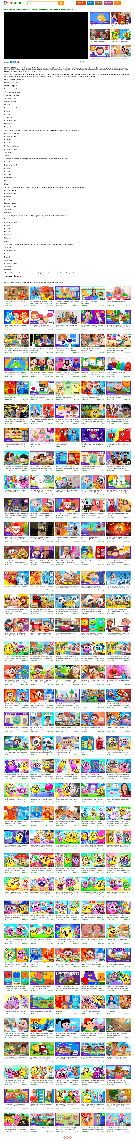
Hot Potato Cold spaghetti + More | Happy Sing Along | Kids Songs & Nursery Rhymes (67, 374)
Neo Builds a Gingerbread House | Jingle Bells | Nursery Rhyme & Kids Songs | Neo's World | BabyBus (16, 562)
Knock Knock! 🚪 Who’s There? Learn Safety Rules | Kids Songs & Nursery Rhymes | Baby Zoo (66, 917)
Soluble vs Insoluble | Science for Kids (92, 704)
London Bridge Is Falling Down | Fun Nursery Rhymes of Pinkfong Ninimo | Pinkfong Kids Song (117, 1129)
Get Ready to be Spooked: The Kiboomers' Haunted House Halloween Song (67, 988)
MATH (90, 3)
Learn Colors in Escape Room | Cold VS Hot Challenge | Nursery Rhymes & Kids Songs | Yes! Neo (67, 964)
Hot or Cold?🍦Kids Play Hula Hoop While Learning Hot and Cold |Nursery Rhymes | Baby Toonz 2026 (40, 1058)
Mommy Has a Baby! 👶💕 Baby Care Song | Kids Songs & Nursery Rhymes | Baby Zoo (92, 847)
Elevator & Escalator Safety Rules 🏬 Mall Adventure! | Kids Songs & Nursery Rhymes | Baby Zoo (16, 964)
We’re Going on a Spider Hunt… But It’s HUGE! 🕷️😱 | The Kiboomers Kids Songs (41, 562)
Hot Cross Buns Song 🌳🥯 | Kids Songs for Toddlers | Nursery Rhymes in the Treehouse (92, 941)
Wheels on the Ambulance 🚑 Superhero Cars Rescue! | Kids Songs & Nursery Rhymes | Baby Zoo (92, 917)
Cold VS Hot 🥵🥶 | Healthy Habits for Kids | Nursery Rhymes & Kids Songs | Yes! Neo (118, 705)
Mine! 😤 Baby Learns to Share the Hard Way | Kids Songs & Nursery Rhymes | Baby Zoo (67, 894)
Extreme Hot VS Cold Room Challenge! (16, 586)
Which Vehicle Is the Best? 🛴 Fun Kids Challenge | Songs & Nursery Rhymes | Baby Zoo (41, 799)
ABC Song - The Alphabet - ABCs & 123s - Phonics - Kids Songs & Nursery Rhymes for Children (118, 468)
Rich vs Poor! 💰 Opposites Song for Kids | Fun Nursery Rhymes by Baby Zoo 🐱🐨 (41, 776)
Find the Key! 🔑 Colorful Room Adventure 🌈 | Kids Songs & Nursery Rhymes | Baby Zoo (92, 776)
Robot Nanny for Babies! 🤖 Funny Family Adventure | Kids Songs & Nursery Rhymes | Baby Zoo (40, 894)
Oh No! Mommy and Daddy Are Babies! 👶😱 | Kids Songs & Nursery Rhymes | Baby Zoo (41, 847)
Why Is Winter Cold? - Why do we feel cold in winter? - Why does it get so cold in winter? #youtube (118, 587)
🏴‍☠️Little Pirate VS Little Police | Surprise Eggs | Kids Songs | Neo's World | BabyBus (67, 729)
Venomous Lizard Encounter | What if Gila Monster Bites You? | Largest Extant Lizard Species (92, 421)
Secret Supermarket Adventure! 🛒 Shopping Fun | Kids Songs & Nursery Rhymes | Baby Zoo (117, 917)
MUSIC (98, 3)
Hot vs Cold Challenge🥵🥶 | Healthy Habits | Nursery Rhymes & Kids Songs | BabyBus (41, 752)
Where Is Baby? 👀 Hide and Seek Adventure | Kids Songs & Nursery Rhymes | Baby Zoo (65, 870)
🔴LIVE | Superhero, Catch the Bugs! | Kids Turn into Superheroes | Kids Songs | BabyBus (16, 682)
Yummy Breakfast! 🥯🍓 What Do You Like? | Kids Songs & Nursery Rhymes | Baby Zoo (41, 1082)
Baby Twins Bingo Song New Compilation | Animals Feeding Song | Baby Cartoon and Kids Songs (41, 374)
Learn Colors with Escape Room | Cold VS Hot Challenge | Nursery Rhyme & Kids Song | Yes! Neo (92, 964)
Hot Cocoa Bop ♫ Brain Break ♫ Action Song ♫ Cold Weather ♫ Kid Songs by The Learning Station (118, 421)
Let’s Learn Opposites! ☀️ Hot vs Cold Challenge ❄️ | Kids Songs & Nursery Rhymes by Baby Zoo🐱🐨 (66, 776)
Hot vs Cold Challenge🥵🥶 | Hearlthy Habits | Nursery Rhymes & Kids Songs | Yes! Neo (92, 729)
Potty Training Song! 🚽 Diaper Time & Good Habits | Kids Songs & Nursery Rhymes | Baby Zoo (15, 1082)
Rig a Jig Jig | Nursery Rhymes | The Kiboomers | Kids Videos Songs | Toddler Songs (67, 705)
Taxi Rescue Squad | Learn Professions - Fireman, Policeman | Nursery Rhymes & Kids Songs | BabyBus (118, 658)
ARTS (117, 3)
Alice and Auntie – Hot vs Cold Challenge (41, 821)
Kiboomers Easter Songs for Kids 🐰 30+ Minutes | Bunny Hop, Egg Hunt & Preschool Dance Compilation (92, 374)
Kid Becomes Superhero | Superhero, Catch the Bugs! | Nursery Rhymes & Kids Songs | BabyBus (40, 682)
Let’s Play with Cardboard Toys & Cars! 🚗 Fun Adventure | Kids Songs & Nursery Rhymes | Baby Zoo (92, 1011)
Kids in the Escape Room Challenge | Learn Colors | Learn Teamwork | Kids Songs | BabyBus (91, 611)
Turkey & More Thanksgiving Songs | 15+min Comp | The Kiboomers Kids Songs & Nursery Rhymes (15, 1106)
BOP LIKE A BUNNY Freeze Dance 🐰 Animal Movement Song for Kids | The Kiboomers (117, 491)
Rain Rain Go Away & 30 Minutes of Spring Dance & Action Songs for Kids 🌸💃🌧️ (118, 327)
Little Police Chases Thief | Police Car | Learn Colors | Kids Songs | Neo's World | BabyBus (118, 729)
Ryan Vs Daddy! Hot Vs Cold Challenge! (41, 586)
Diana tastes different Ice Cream (116, 301)
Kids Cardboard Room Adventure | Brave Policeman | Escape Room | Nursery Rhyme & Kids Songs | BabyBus (93, 682)
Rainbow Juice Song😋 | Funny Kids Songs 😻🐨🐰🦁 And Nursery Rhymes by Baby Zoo (16, 491)
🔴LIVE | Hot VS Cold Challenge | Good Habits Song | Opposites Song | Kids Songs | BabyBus (41, 515)
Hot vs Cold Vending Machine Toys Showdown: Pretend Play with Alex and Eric (67, 468)
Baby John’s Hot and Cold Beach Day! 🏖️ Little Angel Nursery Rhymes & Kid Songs (41, 635)
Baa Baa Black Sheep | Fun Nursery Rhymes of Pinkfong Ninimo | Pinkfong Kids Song (15, 1129)
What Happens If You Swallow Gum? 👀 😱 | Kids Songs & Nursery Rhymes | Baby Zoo (67, 847)
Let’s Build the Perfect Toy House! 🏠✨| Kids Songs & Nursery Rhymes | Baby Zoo (118, 847)
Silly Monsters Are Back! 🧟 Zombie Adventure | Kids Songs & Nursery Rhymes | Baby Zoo (66, 1106)
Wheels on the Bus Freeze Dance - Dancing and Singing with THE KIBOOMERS (116, 964)
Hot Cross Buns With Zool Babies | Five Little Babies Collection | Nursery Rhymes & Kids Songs (118, 635)
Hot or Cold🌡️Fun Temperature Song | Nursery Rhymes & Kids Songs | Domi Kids (41, 658)
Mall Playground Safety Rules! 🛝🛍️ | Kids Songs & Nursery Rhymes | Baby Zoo (117, 823)
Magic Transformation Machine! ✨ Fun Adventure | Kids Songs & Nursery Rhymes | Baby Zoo (118, 894)
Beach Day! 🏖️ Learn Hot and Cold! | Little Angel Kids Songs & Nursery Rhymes (117, 1058)
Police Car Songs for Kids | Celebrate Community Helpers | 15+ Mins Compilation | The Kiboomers (66, 1058)
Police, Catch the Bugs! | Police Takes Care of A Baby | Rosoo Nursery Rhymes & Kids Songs (67, 682)
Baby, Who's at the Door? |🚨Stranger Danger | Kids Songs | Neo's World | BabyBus (15, 635)
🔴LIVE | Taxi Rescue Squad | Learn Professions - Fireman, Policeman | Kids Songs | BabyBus (67, 658)
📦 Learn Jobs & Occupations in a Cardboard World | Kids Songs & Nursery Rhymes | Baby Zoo (92, 658)
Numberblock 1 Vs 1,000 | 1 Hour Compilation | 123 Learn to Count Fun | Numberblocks (117, 444)
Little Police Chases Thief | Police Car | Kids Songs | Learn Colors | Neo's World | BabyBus (16, 752)
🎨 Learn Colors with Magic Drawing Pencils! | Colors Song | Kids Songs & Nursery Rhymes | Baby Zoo (66, 799)
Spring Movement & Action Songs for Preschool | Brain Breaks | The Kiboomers (40, 397)
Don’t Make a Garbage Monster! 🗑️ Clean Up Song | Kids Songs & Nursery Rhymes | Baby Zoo (93, 1082)
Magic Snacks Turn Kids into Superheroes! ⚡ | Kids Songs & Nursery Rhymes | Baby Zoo (118, 870)
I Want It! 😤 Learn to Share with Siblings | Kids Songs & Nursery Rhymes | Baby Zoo (16, 941)
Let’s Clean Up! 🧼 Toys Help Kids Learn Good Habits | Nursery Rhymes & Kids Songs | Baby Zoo (67, 1082)
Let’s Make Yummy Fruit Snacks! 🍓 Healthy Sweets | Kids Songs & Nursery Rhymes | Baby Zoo (41, 941)
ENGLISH (81, 3)
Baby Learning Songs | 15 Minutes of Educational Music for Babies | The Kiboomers (91, 587)
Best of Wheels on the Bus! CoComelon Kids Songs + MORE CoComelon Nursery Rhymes (16, 350)
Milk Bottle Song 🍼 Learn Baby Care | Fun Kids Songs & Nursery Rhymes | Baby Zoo (15, 1011)
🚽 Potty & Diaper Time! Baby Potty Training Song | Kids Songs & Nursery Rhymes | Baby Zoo (91, 799)
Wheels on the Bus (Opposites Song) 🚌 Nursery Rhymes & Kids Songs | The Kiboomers (16, 444)
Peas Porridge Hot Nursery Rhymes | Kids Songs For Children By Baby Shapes (91, 635)
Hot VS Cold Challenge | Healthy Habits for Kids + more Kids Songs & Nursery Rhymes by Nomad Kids (92, 1129)
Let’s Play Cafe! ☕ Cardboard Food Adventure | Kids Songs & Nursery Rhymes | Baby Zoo (117, 941)
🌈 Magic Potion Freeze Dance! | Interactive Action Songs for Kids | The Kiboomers (92, 444)
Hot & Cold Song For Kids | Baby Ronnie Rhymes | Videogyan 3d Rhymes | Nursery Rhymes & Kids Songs (118, 350)
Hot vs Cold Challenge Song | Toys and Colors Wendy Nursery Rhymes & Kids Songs (41, 303)
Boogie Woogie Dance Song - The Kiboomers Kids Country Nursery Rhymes (116, 1082)
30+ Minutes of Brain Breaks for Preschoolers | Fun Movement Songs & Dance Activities (92, 539)
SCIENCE (108, 3)
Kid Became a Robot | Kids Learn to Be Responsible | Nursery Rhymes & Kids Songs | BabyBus (67, 611)
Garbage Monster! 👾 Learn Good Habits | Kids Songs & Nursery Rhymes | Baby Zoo (118, 776)
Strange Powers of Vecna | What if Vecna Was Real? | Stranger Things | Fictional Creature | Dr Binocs (118, 539)
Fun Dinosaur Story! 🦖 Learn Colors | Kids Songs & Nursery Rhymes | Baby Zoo (117, 988)
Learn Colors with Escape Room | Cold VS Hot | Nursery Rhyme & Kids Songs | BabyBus (41, 705)
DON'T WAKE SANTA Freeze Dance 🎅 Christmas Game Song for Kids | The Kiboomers (16, 539)
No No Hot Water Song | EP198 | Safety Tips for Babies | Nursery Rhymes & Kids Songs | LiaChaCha (16, 1035)
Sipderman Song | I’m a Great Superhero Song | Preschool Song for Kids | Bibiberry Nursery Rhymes (92, 397)
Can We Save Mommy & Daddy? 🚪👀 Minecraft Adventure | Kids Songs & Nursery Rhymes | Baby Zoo (15, 870)
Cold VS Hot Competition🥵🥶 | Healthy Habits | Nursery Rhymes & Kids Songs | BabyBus (16, 705)
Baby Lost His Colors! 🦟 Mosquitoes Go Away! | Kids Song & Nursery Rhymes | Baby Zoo (16, 799)
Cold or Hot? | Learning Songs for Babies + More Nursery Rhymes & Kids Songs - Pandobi (16, 468)
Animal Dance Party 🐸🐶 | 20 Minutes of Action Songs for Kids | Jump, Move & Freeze (16, 374)
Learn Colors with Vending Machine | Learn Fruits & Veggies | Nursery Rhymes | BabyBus (117, 611)
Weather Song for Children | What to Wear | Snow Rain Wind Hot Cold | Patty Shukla (118, 799)
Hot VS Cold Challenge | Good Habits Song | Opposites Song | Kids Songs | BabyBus (91, 491)
